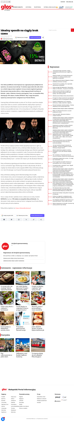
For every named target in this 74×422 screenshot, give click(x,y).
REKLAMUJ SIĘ (69, 1)
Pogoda (21, 396)
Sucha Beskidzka (15, 406)
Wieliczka (13, 412)
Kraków (3, 396)
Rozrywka (37, 7)
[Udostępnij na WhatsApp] (18, 219)
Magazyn (21, 398)
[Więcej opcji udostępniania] (41, 219)
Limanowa (3, 408)
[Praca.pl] (58, 397)
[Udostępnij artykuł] (43, 37)
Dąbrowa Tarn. (5, 404)
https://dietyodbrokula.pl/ (23, 208)
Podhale (13, 402)
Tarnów (13, 408)
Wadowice (13, 410)
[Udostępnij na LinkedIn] (11, 219)
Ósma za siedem (23, 408)
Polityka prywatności (42, 400)
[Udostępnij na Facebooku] (4, 219)
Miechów (3, 410)
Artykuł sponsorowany (7, 38)
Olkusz (12, 398)
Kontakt (39, 402)
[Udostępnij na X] (26, 219)
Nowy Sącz (13, 396)
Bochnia (3, 398)
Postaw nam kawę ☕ (35, 37)
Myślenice (3, 412)
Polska (20, 404)
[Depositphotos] (58, 401)
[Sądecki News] (64, 397)
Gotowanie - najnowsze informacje (16, 268)
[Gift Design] (64, 401)
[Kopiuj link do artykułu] (33, 219)
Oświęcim (13, 400)
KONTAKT (63, 1)
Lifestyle (21, 400)
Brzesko (3, 400)
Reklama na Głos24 (41, 398)
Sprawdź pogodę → (69, 7)
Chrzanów (3, 402)
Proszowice (13, 404)
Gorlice (3, 406)
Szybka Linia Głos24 (50, 7)
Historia (28, 7)
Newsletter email (41, 396)
